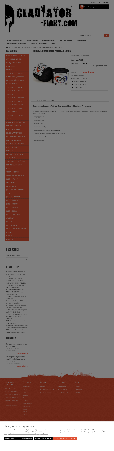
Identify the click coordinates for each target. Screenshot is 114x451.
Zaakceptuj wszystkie (64, 438)
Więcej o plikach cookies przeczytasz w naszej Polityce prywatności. (26, 434)
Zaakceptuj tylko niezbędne (18, 438)
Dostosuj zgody (43, 438)
